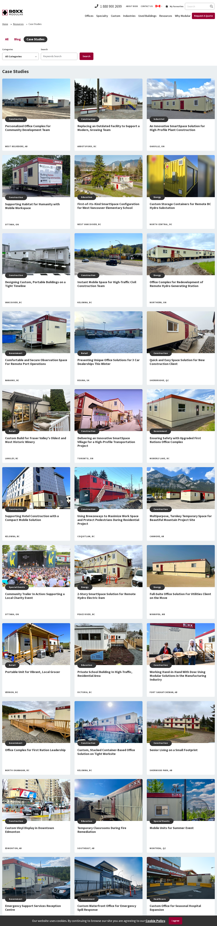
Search (211, 6)
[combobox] (199, 6)
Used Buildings (147, 16)
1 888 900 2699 (111, 6)
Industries (129, 16)
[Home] (12, 12)
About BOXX (132, 6)
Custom (115, 16)
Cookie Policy (155, 921)
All (6, 39)
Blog (17, 39)
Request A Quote (203, 15)
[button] (159, 6)
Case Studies (35, 39)
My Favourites (176, 6)
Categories (7, 49)
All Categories (13, 56)
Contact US (147, 6)
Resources (165, 16)
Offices (89, 16)
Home (5, 24)
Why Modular (182, 16)
